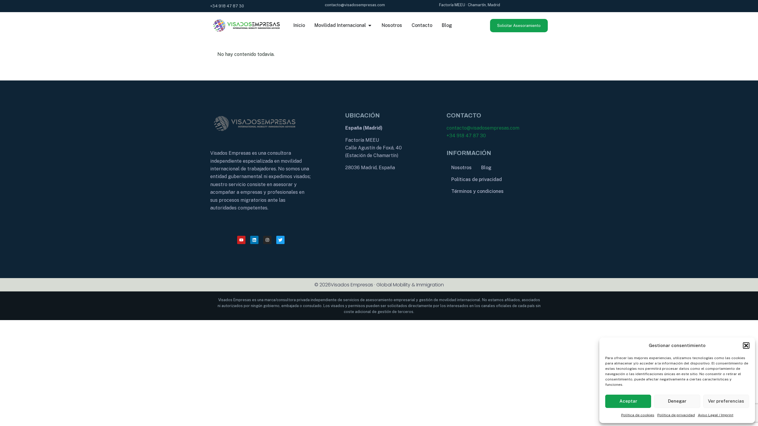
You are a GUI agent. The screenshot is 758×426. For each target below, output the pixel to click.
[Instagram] (267, 240)
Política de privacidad (676, 415)
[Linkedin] (254, 240)
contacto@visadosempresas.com (483, 128)
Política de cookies (637, 415)
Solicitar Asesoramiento (519, 25)
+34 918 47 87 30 (466, 135)
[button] (746, 345)
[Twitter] (280, 240)
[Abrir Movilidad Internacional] (369, 25)
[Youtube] (241, 240)
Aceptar (628, 401)
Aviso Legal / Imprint (715, 415)
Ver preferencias (726, 401)
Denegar (677, 401)
